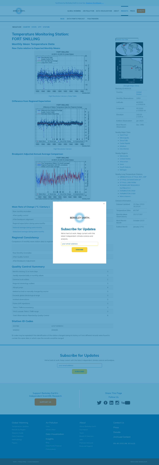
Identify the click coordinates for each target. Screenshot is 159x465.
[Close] (104, 203)
